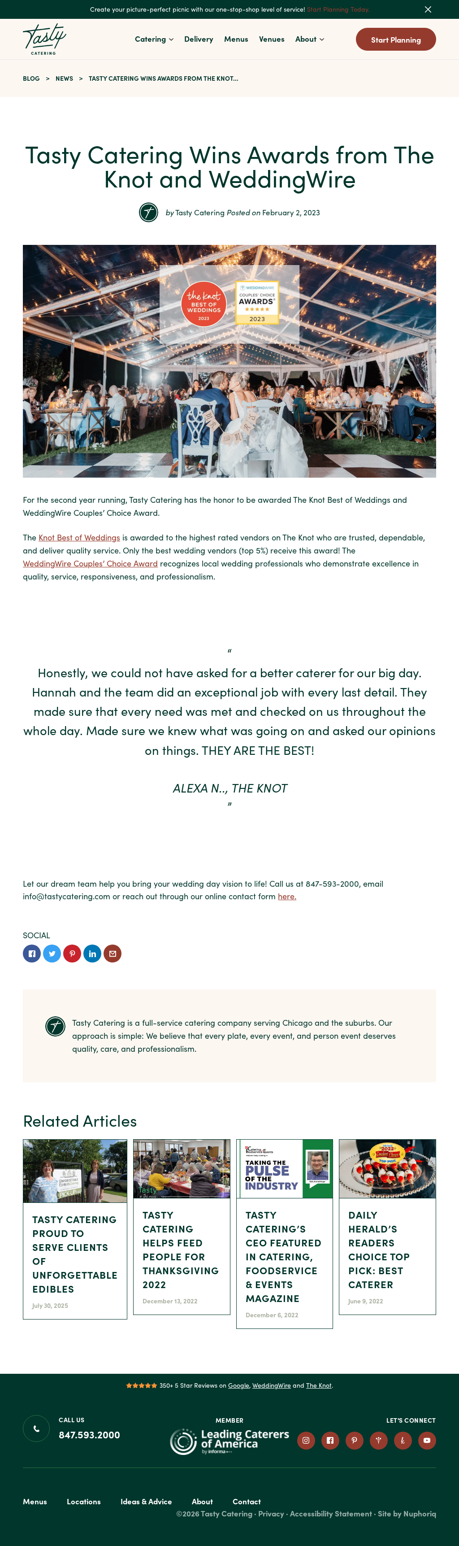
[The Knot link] (403, 1441)
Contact (247, 1501)
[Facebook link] (330, 1441)
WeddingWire (271, 1385)
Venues (272, 38)
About (305, 38)
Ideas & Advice (146, 1501)
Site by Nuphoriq (407, 1513)
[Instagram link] (306, 1441)
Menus (236, 38)
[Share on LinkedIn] (92, 953)
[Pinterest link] (355, 1441)
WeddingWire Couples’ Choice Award (90, 563)
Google (238, 1385)
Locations (84, 1501)
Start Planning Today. (338, 9)
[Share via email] (112, 953)
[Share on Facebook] (32, 953)
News (64, 78)
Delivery (198, 38)
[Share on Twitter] (52, 953)
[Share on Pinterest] (72, 953)
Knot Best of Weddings (79, 537)
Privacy (271, 1513)
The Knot (319, 1385)
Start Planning (396, 39)
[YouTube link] (427, 1441)
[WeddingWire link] (379, 1441)
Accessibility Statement (331, 1513)
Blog (31, 78)
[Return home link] (45, 39)
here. (287, 896)
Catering (150, 38)
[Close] (434, 9)
